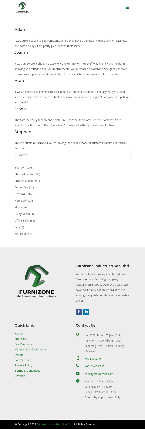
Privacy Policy (23, 365)
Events (19, 354)
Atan (19, 80)
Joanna (22, 52)
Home (19, 333)
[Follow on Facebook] (79, 312)
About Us (21, 339)
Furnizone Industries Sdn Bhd (54, 424)
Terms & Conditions (27, 370)
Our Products (23, 344)
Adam (20, 29)
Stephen (23, 131)
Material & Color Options (31, 349)
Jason (20, 109)
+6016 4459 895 (94, 366)
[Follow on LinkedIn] (86, 312)
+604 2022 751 (94, 358)
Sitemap (20, 376)
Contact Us (22, 360)
